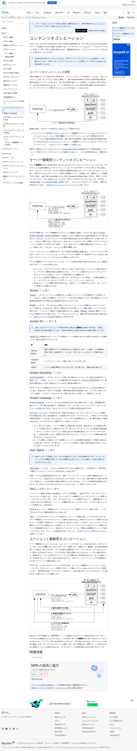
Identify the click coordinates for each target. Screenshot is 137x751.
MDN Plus (58, 731)
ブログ (57, 721)
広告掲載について (61, 728)
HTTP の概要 (8, 37)
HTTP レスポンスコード (53, 142)
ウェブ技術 (114, 717)
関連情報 (116, 39)
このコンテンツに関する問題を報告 (68, 688)
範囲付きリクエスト (10, 85)
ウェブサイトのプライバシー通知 (29, 743)
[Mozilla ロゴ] (8, 742)
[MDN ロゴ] (6, 713)
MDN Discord (87, 728)
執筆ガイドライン (88, 724)
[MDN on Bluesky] (6, 729)
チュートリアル (115, 728)
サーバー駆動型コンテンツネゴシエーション (123, 29)
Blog (105, 13)
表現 (105, 44)
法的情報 (64, 743)
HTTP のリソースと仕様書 (13, 183)
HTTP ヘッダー (59, 133)
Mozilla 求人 (59, 724)
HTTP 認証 (7, 69)
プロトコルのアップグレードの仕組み (13, 131)
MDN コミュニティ (89, 717)
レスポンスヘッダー (44, 488)
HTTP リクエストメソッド (13, 162)
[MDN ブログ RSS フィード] (17, 729)
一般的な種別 (9, 57)
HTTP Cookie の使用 (11, 73)
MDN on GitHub (88, 731)
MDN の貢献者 (46, 685)
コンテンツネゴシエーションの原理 (50, 72)
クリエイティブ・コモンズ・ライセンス (79, 747)
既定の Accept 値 (10, 113)
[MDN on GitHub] (3, 729)
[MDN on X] (10, 729)
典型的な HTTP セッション (13, 45)
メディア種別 (8, 53)
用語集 (112, 731)
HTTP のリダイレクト (11, 77)
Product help (59, 735)
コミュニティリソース (90, 721)
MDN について (60, 717)
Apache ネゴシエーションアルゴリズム (60, 185)
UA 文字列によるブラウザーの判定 (13, 118)
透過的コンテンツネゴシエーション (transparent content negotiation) (61, 149)
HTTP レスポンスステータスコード (13, 167)
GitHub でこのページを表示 (41, 688)
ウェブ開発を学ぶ (116, 721)
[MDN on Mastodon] (14, 729)
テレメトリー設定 (51, 743)
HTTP (32, 44)
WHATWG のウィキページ (49, 58)
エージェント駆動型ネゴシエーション (123, 35)
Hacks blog (114, 735)
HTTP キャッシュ (9, 65)
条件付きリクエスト (10, 81)
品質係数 (57, 301)
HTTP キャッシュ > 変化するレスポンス (92, 531)
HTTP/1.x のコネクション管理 (13, 125)
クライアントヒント (10, 89)
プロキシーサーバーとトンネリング (13, 138)
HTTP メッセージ (9, 49)
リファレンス (6, 154)
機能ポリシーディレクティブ (13, 176)
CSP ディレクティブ (10, 172)
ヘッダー (39, 290)
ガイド (4, 33)
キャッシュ (58, 247)
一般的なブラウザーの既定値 (43, 317)
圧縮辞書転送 (8, 97)
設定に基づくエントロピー (39, 413)
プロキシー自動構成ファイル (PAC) (14, 143)
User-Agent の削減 (10, 93)
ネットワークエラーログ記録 (13, 101)
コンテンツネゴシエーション (13, 109)
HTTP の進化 (8, 41)
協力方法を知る (37, 679)
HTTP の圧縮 (8, 61)
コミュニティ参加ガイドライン (82, 743)
